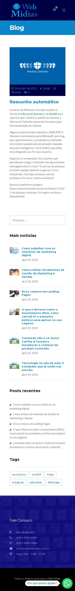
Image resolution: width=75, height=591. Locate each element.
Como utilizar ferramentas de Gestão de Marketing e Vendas (43, 273)
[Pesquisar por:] (37, 217)
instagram (18, 482)
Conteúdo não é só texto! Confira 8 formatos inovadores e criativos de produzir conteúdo (40, 343)
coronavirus (19, 474)
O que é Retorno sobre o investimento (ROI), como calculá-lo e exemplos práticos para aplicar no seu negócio (42, 316)
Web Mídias (54, 578)
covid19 (36, 474)
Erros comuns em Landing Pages (31, 423)
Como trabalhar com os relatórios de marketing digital (39, 252)
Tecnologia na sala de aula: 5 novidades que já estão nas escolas (43, 366)
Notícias (16, 92)
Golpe (50, 474)
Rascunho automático (34, 101)
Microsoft (48, 136)
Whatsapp (54, 482)
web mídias (35, 482)
